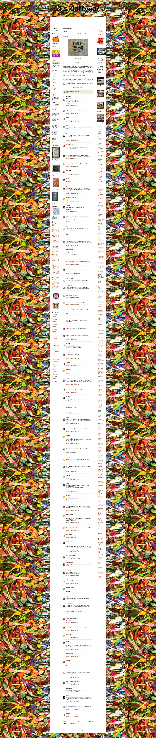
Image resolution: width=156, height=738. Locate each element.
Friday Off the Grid (55, 247)
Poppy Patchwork (101, 417)
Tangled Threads (100, 505)
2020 (54, 316)
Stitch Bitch (100, 463)
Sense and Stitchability (100, 451)
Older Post (91, 721)
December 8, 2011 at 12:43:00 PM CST (72, 667)
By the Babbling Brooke (100, 212)
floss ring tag (56, 245)
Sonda (67, 596)
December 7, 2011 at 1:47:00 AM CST (72, 339)
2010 (54, 376)
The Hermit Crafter (100, 516)
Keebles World (100, 332)
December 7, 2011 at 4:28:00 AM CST (72, 402)
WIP (58, 288)
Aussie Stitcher (68, 378)
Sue (66, 417)
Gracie (67, 162)
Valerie (54, 86)
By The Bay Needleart (100, 215)
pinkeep (58, 267)
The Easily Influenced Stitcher (99, 513)
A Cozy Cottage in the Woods (101, 129)
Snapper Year (55, 276)
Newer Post (65, 721)
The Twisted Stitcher (100, 536)
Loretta (67, 125)
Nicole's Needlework (100, 400)
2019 (54, 318)
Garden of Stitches (99, 299)
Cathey (54, 75)
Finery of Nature (55, 243)
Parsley (54, 88)
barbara (67, 239)
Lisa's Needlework (101, 346)
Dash (58, 237)
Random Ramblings (99, 427)
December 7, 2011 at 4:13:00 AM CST (72, 392)
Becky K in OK (68, 144)
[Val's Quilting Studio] (102, 55)
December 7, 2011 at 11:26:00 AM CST (73, 567)
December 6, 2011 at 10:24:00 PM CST (72, 282)
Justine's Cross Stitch (100, 326)
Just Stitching (100, 324)
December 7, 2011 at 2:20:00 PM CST (72, 592)
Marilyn (67, 369)
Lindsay (54, 78)
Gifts (58, 248)
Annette (54, 82)
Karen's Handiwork (99, 329)
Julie (67, 616)
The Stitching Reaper (100, 531)
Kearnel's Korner (100, 330)
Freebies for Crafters (100, 293)
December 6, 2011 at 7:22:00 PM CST (72, 105)
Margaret (67, 186)
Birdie (67, 226)
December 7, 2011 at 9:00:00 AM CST (72, 522)
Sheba (67, 92)
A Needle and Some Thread (100, 141)
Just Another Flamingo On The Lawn (101, 321)
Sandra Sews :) (100, 445)
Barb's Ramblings (101, 177)
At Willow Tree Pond (100, 174)
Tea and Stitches (100, 506)
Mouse (67, 343)
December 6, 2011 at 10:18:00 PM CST (72, 274)
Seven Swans (56, 345)
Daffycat (68, 91)
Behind (55, 354)
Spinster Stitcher (100, 462)
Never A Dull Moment (100, 397)
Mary (67, 133)
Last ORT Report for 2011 (56, 341)
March (55, 371)
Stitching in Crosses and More (101, 482)
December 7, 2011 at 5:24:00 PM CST (72, 649)
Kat (66, 660)
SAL (53, 271)
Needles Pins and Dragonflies (101, 392)
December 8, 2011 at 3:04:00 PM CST (72, 677)
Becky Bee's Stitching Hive (100, 181)
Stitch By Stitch (100, 464)
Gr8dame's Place (101, 302)
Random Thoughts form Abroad (100, 429)
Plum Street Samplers (100, 416)
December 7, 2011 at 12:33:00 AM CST (73, 323)
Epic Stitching (100, 271)
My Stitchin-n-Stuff (100, 378)
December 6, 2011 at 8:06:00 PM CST (72, 150)
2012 (54, 329)
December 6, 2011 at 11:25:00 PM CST (72, 304)
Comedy (53, 232)
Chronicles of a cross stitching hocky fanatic (100, 235)
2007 (54, 381)
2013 (54, 327)
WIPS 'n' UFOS (100, 567)
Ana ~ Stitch (100, 161)
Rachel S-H (68, 534)
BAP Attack (100, 176)
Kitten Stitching (100, 333)
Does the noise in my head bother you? (101, 267)
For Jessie (56, 349)
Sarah (67, 427)
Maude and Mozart (100, 366)
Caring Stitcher (100, 221)
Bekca (67, 396)
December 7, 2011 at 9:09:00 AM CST (72, 530)
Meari (67, 713)
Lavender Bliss (56, 335)
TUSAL (54, 285)
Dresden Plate (55, 239)
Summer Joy (54, 278)
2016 (54, 323)
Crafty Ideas (54, 237)
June (55, 366)
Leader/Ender (56, 255)
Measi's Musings (100, 369)
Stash (53, 277)
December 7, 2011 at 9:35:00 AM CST (72, 537)
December (56, 332)
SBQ (55, 271)
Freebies (99, 32)
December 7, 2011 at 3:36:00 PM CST (72, 612)
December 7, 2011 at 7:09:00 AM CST (72, 471)
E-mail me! (54, 46)
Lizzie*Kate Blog (101, 353)
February (56, 372)
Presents (55, 343)
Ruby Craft (68, 285)
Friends (53, 248)
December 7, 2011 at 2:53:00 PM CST (72, 599)
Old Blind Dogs (56, 261)
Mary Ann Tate (68, 579)
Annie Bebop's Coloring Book (100, 166)
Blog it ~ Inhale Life (100, 195)
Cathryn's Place (100, 224)
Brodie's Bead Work (55, 231)
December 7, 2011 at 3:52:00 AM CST (72, 384)
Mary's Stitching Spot (100, 364)
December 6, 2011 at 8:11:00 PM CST (72, 158)
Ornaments (54, 264)
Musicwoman (68, 514)
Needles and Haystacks (100, 387)
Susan (67, 457)
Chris (67, 178)
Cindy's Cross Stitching (100, 239)
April (55, 369)
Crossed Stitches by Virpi (100, 254)
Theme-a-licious (55, 279)
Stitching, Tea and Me (100, 494)
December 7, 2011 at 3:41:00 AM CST (72, 374)
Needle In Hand (100, 385)
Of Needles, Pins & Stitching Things (100, 405)
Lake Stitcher (100, 337)
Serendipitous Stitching (100, 453)
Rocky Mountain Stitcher (100, 436)
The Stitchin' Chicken (100, 525)
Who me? (55, 288)
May (55, 367)
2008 (54, 379)
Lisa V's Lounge (100, 345)
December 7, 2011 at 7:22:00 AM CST (72, 491)
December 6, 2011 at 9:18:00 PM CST (72, 236)
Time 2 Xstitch (100, 549)
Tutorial (58, 285)
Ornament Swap (55, 262)
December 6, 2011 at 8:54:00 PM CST (72, 193)
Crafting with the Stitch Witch (101, 244)
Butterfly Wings (100, 206)
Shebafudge (100, 459)
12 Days (54, 223)
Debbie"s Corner (100, 263)
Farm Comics (57, 242)
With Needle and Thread (100, 574)
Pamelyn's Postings (99, 411)
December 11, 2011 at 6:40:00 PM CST (72, 716)
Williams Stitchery (99, 563)
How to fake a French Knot (56, 348)
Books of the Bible (55, 230)
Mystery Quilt (54, 260)
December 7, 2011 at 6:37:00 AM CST (72, 443)
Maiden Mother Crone (100, 357)
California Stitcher (99, 217)
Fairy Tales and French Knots (100, 279)
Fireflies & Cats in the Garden (100, 289)
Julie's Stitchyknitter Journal (100, 318)
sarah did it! (100, 448)
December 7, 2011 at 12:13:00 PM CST (72, 575)
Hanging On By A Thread (101, 304)
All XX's (99, 153)
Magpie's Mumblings (100, 355)
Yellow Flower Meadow (100, 578)
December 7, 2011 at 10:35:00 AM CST (73, 558)
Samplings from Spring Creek (100, 444)
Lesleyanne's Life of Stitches (101, 343)
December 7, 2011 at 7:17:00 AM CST (72, 479)
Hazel (67, 362)
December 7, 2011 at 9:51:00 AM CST (72, 551)
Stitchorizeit (100, 497)
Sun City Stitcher (69, 603)
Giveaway (54, 250)
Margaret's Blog (100, 361)
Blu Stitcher (68, 308)
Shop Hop (53, 272)
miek (67, 435)
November (56, 356)
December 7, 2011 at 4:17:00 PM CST (72, 630)
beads (58, 225)
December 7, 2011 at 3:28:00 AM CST (72, 358)
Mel (66, 641)
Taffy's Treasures (100, 501)
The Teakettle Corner (100, 534)
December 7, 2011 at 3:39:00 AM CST (72, 365)
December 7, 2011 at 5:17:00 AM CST (72, 431)
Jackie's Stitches (69, 153)
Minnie (67, 170)
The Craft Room (100, 510)
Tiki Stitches (100, 548)
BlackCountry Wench (100, 187)
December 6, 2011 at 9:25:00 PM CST (72, 245)
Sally (67, 464)
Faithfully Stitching (99, 282)
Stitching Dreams (101, 477)
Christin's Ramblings (99, 233)
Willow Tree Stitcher (100, 565)
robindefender (68, 562)
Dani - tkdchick (69, 587)
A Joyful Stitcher (100, 138)
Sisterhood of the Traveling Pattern (55, 273)
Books (58, 229)
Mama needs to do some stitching (101, 360)
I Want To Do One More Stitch (100, 311)
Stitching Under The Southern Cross (100, 491)
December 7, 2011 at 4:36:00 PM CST (72, 637)
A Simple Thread (100, 146)
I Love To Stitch (100, 309)
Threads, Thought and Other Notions (101, 543)
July (55, 364)
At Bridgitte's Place (100, 172)
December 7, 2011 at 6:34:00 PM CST (72, 656)
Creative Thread (100, 247)
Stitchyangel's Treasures (100, 499)
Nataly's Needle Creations (100, 381)
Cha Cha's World (101, 226)
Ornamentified (56, 351)
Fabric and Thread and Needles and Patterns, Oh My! (101, 276)
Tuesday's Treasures (55, 283)
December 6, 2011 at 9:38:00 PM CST (72, 256)
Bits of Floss (100, 185)
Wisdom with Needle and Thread (100, 570)
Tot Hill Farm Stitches (100, 552)
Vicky (67, 294)
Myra (67, 268)
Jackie (67, 495)
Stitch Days (100, 466)
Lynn (67, 483)
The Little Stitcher (101, 520)
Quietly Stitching (100, 424)
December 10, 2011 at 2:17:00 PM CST (72, 691)
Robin (67, 117)
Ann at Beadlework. (69, 555)
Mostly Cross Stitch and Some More (100, 372)
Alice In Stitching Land (101, 152)
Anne (67, 695)
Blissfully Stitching (99, 192)
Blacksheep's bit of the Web (100, 190)
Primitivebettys (100, 419)
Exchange (54, 240)
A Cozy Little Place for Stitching (100, 132)
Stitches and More (101, 467)
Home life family (55, 253)
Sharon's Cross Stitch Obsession (100, 457)
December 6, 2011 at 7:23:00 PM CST (72, 113)
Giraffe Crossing (100, 301)
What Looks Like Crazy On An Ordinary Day (100, 557)
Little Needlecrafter (100, 351)
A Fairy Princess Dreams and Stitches (100, 135)
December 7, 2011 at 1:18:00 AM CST (72, 330)
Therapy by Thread (100, 539)
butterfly (67, 352)
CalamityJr (68, 109)
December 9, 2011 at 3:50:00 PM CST (72, 684)
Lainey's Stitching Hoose (101, 335)
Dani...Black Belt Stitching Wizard (101, 257)
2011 (54, 331)
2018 (54, 319)
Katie (67, 504)
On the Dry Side (100, 407)
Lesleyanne (68, 327)
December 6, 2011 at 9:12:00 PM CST (72, 223)
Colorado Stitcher (101, 240)
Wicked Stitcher (100, 561)
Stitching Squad (100, 485)
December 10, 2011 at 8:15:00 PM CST (72, 709)
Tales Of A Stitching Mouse (100, 503)
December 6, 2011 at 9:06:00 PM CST (72, 201)
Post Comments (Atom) (72, 723)
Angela (67, 705)
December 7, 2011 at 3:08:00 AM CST (72, 349)
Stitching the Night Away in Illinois (100, 487)
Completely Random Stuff (55, 234)
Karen (67, 205)
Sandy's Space (100, 447)
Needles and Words (100, 390)
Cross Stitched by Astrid (101, 252)
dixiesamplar (68, 541)
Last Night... (56, 336)
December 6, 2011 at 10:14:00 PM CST (72, 264)
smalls (58, 274)
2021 (54, 314)
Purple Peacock (100, 423)
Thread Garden (100, 540)
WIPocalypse (54, 289)
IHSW (57, 254)
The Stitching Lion (100, 529)
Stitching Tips (57, 277)
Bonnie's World (100, 198)
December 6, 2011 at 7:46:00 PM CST (72, 140)
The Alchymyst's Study (100, 509)
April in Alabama (101, 168)
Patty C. (67, 570)
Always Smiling (100, 155)
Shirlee (67, 475)
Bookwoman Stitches (100, 200)
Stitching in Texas (101, 483)
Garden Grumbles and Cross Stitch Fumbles (101, 296)
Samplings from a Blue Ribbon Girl (101, 441)
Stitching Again (100, 471)
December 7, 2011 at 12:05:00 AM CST (73, 314)
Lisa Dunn (68, 671)
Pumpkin (67, 98)
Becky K (54, 76)
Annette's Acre (100, 163)
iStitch (99, 312)
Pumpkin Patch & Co (101, 421)
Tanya (54, 85)
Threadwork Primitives (100, 546)
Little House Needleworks (100, 349)
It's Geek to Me (100, 314)
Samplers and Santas (100, 439)
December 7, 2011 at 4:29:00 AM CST (72, 413)
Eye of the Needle (101, 273)
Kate (67, 334)
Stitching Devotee (101, 476)
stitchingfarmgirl (100, 496)
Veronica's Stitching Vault (100, 554)
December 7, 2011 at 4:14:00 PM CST (72, 622)
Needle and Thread (100, 383)
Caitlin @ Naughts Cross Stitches (72, 681)
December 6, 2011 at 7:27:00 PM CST (72, 121)
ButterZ (99, 208)
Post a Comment (67, 719)
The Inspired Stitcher (100, 519)
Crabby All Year (55, 236)
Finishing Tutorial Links (100, 31)
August (55, 362)
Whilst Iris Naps (100, 559)
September (56, 361)
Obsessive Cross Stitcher (100, 402)
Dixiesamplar (100, 265)
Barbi (54, 89)
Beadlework (100, 179)
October (55, 359)
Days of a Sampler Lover (100, 262)
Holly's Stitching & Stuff (100, 307)
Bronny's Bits (100, 202)
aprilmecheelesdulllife (70, 278)
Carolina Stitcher (101, 223)
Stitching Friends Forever (101, 479)
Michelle (67, 634)
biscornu (58, 226)
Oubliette (99, 409)
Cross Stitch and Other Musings (100, 249)
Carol (67, 447)
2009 (54, 378)
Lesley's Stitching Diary (101, 341)
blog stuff (55, 228)
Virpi (67, 301)
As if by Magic (100, 169)
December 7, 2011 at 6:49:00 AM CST (72, 460)
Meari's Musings (100, 368)
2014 (54, 326)
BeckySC (54, 73)
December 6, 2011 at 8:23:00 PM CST (72, 174)
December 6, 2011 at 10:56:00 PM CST (72, 297)
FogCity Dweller (100, 291)
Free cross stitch (55, 246)
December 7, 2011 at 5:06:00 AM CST (72, 423)
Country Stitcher (100, 242)
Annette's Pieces (100, 164)
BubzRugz (99, 203)
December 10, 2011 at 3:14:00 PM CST (72, 701)
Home (78, 721)
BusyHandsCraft (100, 205)
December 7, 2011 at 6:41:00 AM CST (72, 453)
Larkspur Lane (100, 338)
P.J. (66, 215)
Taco (58, 278)
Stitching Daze (100, 474)
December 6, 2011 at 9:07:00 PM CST (72, 211)
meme (56, 258)
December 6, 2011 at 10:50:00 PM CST (72, 290)
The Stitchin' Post (101, 527)
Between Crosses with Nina (100, 184)
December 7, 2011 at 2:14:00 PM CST (72, 583)
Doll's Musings (100, 270)
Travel (53, 281)
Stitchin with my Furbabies (100, 470)
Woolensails (100, 576)
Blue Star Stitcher (101, 196)
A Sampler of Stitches (100, 144)
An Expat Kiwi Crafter (100, 160)
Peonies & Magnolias (99, 413)
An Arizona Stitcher (100, 157)
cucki (67, 388)
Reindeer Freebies (55, 270)
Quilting (54, 268)
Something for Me (101, 460)
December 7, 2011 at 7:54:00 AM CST (72, 501)
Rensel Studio (100, 432)
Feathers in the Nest (100, 284)
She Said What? (100, 34)
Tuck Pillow (57, 282)
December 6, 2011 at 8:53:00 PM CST (72, 182)
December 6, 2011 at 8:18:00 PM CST (72, 166)
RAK (58, 268)
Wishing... (56, 338)
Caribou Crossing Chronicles (101, 220)
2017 (54, 321)
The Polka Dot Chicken (100, 523)
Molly (58, 259)
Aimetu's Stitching (101, 149)
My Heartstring (100, 376)
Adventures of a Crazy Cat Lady (100, 148)
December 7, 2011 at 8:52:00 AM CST (72, 510)
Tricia (67, 526)
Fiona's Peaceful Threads (100, 287)
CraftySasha (100, 246)
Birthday (53, 226)
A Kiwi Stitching (100, 139)
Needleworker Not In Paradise (101, 395)
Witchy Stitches (100, 572)
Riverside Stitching (99, 434)
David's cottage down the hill (100, 259)
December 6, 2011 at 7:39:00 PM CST (72, 130)
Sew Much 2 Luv (100, 455)
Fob (58, 245)
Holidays (57, 251)
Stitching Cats (100, 473)
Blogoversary (54, 229)
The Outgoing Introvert (70, 197)
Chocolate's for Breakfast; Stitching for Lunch (100, 229)
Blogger (82, 730)
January (55, 374)
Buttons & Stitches (99, 210)
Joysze (67, 626)
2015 (54, 324)
